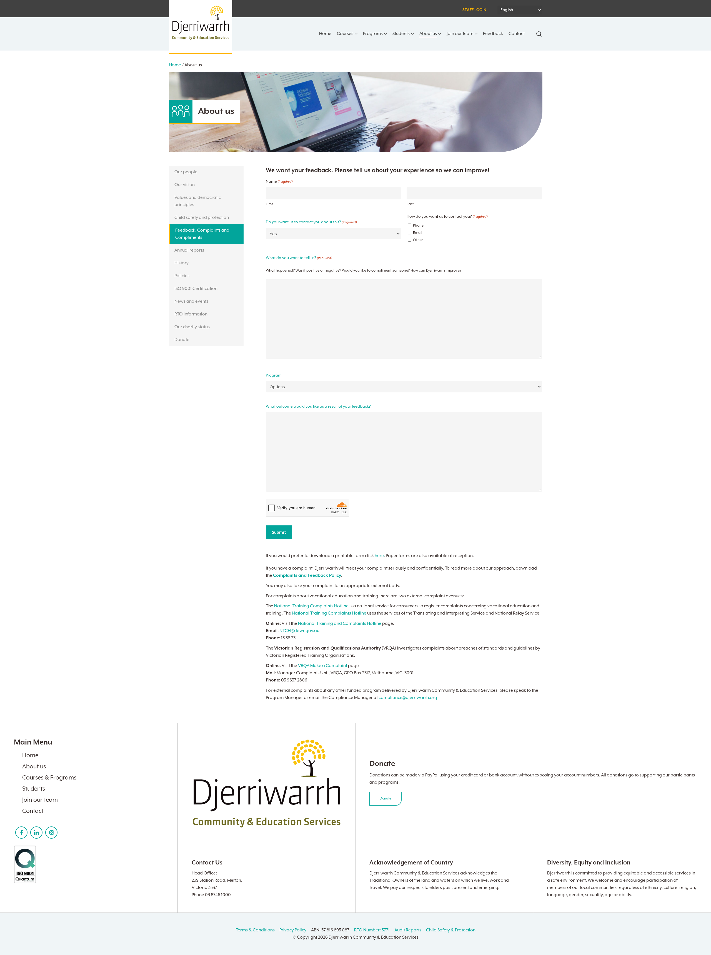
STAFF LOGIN (474, 10)
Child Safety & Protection (450, 930)
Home (175, 65)
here (379, 555)
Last (410, 204)
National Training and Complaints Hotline (339, 623)
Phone (418, 226)
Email (417, 233)
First (269, 204)
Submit (279, 532)
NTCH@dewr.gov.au (299, 630)
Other (418, 240)
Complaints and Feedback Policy (307, 575)
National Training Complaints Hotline (311, 606)
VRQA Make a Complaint (322, 665)
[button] (206, 172)
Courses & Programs (49, 777)
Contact (33, 811)
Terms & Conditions (255, 930)
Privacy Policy (292, 930)
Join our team (40, 800)
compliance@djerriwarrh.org (408, 697)
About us (34, 766)
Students (33, 789)
